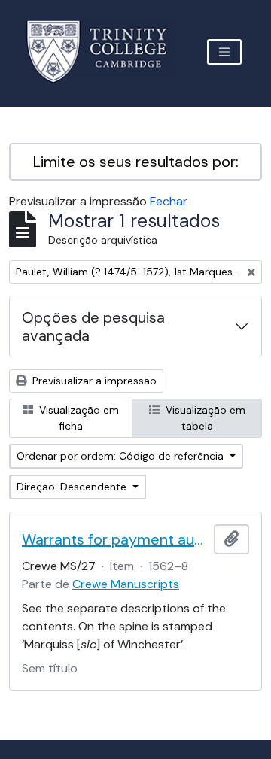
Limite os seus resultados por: (136, 162)
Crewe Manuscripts (125, 584)
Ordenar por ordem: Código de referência (122, 456)
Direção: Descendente (73, 486)
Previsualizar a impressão (93, 380)
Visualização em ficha (77, 418)
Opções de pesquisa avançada (93, 326)
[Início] (105, 52)
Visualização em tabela (204, 418)
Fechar (168, 201)
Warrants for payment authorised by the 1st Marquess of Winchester (115, 539)
